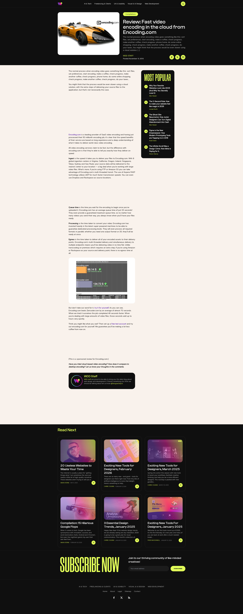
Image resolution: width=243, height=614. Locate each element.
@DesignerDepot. (117, 383)
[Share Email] (183, 57)
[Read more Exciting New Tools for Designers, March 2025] (181, 485)
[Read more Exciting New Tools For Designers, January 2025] (181, 540)
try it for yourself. (101, 308)
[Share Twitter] (177, 57)
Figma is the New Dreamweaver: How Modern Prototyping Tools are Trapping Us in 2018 (159, 134)
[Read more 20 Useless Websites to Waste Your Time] (93, 483)
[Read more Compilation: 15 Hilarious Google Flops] (93, 543)
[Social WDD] (114, 597)
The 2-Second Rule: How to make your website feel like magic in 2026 (159, 103)
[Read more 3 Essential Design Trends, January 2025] (137, 540)
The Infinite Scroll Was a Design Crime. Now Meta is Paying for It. (160, 148)
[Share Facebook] (171, 57)
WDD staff (87, 379)
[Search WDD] (183, 4)
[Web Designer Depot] (60, 4)
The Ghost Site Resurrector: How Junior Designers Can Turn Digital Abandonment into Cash (160, 118)
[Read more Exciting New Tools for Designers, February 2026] (137, 486)
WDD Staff (90, 376)
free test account (118, 324)
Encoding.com (75, 134)
